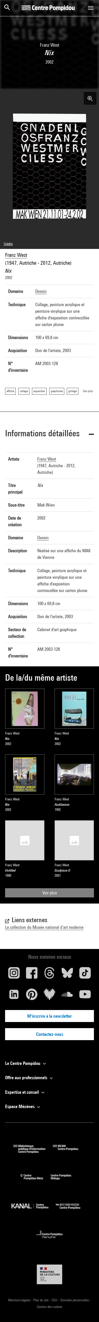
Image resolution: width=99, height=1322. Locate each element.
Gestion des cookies (49, 1307)
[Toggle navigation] (90, 8)
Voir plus (49, 892)
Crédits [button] (8, 244)
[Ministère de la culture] (49, 1274)
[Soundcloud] (67, 996)
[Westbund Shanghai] (72, 1210)
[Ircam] (69, 1151)
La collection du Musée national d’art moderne (44, 927)
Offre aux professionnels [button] (26, 1077)
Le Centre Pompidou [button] (23, 1063)
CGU (55, 1300)
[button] (49, 434)
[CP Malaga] (65, 1181)
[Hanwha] (50, 1239)
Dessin (41, 291)
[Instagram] (14, 974)
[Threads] (49, 974)
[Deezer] (49, 996)
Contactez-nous (49, 1034)
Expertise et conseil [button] (22, 1092)
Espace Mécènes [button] (20, 1106)
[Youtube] (85, 996)
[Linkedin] (14, 996)
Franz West (16, 255)
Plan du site (41, 1300)
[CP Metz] (36, 1181)
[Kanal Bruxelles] (33, 1210)
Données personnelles (75, 1300)
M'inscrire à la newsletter (49, 1016)
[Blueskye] (67, 974)
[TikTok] (85, 974)
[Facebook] (32, 974)
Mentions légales (19, 1300)
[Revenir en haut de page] (87, 1310)
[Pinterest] (32, 996)
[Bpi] (33, 1151)
